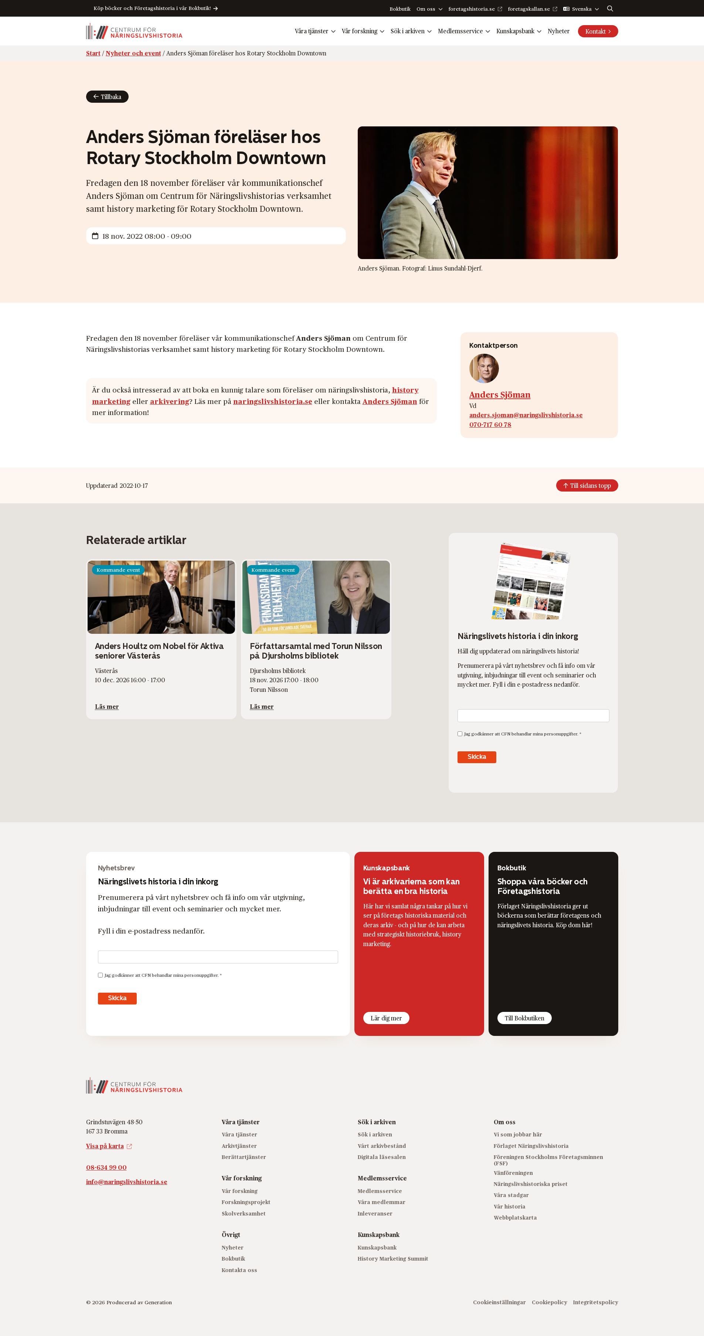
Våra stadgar (511, 1195)
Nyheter (559, 31)
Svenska (582, 8)
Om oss (425, 8)
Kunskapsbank (515, 31)
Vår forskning (359, 31)
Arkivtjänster (239, 1146)
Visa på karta (105, 1146)
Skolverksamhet (244, 1213)
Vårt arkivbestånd (382, 1146)
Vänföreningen (513, 1173)
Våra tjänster (312, 31)
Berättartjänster (244, 1157)
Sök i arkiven (408, 31)
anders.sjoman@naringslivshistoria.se (526, 415)
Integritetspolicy (595, 1302)
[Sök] (610, 8)
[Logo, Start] (134, 31)
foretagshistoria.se (472, 8)
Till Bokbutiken (524, 1018)
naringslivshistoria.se (272, 401)
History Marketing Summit (393, 1258)
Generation (158, 1302)
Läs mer (107, 706)
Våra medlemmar (381, 1202)
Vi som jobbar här (518, 1134)
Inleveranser (375, 1213)
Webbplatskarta (515, 1217)
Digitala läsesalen (382, 1157)
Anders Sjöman (390, 401)
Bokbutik (400, 8)
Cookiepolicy (549, 1302)
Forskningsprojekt (246, 1202)
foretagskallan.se (529, 8)
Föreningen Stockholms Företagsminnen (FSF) (548, 1160)
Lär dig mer (386, 1018)
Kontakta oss (239, 1270)
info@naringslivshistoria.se (126, 1181)
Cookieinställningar (499, 1302)
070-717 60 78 (490, 424)
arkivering (169, 401)
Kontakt (595, 31)
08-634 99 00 (106, 1167)
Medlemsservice (460, 31)
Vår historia (510, 1206)
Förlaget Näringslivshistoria (531, 1146)
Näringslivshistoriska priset (531, 1184)
